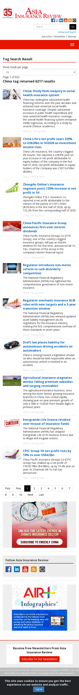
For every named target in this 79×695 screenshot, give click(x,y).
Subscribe (47, 36)
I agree (38, 689)
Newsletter (59, 36)
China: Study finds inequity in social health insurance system (49, 93)
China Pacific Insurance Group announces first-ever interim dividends (45, 227)
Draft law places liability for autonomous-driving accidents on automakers (48, 346)
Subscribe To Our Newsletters (39, 659)
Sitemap (72, 36)
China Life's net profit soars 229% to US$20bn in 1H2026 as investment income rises (49, 143)
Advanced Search (67, 32)
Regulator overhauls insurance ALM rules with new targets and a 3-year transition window (49, 304)
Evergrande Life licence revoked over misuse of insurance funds (46, 422)
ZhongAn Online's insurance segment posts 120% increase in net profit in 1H (49, 188)
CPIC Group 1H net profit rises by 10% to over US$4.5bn (47, 453)
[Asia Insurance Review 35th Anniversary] (39, 12)
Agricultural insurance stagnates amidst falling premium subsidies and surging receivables (48, 382)
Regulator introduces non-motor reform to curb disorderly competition (47, 269)
